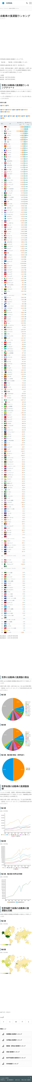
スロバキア (9, 173)
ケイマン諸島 (10, 609)
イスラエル (9, 308)
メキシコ (9, 133)
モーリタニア (10, 462)
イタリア (9, 156)
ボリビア (9, 451)
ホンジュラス (10, 336)
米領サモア (9, 327)
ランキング (2, 18)
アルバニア (9, 417)
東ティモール (10, 517)
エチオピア (9, 374)
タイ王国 (9, 169)
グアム (8, 515)
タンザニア (9, 346)
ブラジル (9, 195)
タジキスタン (10, 408)
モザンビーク (10, 485)
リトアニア (9, 244)
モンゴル (9, 506)
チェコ (8, 159)
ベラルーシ (9, 237)
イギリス (9, 152)
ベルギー (9, 154)
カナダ (8, 144)
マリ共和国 (9, 406)
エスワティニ (10, 474)
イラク (8, 455)
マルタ (8, 402)
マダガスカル (10, 393)
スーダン (9, 491)
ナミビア (9, 344)
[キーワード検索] (26, 3)
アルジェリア (10, 564)
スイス (8, 233)
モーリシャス (10, 504)
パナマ (8, 304)
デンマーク (9, 227)
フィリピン (9, 255)
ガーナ (8, 444)
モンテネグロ (10, 425)
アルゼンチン (10, 214)
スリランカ (9, 329)
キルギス (9, 342)
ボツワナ (9, 361)
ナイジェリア (10, 400)
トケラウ (9, 626)
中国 (8, 137)
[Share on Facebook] (3, 1022)
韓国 (8, 141)
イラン (8, 291)
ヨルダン (9, 319)
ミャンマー (9, 412)
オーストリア (10, 184)
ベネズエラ (9, 289)
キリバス (9, 611)
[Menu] (30, 3)
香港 (8, 252)
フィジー (9, 481)
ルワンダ (9, 436)
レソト (8, 442)
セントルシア (10, 526)
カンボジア (9, 280)
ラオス (8, 383)
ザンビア (9, 368)
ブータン (9, 521)
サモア (8, 528)
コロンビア (9, 272)
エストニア (9, 261)
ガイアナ (9, 310)
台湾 (8, 201)
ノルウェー (9, 257)
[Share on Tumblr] (28, 1022)
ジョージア (9, 276)
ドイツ (8, 127)
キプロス (9, 397)
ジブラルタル (10, 351)
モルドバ (9, 415)
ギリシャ (9, 297)
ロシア (8, 220)
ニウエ (8, 630)
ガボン (8, 333)
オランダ (9, 163)
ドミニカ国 (9, 572)
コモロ (8, 540)
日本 (8, 129)
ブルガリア (9, 265)
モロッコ (9, 225)
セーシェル (9, 562)
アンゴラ (9, 632)
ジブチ (8, 489)
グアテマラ (9, 357)
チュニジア (9, 274)
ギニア (8, 385)
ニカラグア (9, 447)
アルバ (8, 511)
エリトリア (9, 576)
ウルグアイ (9, 301)
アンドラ (9, 387)
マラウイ (9, 434)
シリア (8, 498)
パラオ (8, 606)
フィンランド (10, 212)
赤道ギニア (9, 483)
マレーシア (9, 240)
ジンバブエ (9, 459)
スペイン (9, 146)
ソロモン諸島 (10, 581)
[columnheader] (20, 124)
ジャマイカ (9, 477)
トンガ (8, 574)
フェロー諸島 (10, 500)
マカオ (8, 365)
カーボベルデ (10, 547)
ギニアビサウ (10, 589)
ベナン (8, 427)
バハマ (8, 494)
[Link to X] (28, 1078)
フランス (9, 150)
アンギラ (9, 549)
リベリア (9, 560)
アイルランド (10, 278)
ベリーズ (9, 513)
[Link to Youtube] (30, 1078)
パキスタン (9, 372)
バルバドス (9, 487)
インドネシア (10, 205)
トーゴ (8, 355)
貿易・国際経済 (6, 1012)
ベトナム (9, 231)
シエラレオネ (10, 410)
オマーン (9, 321)
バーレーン (9, 299)
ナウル (8, 591)
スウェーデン (10, 180)
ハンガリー (9, 182)
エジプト (9, 316)
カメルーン (9, 453)
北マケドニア (10, 282)
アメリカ (9, 131)
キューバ (9, 438)
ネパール (9, 530)
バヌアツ (9, 585)
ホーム (1, 8)
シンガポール (10, 223)
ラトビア (9, 267)
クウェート (9, 235)
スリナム (9, 470)
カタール (9, 287)
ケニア (8, 338)
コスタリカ (9, 370)
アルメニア (9, 419)
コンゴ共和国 (10, 353)
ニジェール (9, 389)
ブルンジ (9, 519)
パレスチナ (9, 421)
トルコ (8, 176)
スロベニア (9, 210)
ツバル (8, 623)
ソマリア (9, 583)
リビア (8, 449)
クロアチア (9, 269)
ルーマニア (9, 193)
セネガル (9, 423)
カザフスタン (10, 348)
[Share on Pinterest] (22, 1022)
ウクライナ (9, 312)
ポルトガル (9, 203)
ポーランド (9, 171)
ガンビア (9, 534)
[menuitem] (26, 3)
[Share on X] (10, 1022)
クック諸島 (9, 621)
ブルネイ (9, 479)
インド (8, 186)
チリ (8, 263)
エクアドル (9, 363)
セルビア (9, 248)
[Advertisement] (16, 39)
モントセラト (10, 587)
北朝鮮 (8, 391)
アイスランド (10, 468)
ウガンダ (9, 376)
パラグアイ (9, 502)
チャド (8, 524)
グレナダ (9, 532)
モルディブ (9, 602)
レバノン (9, 395)
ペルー (8, 323)
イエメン (9, 359)
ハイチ (8, 551)
